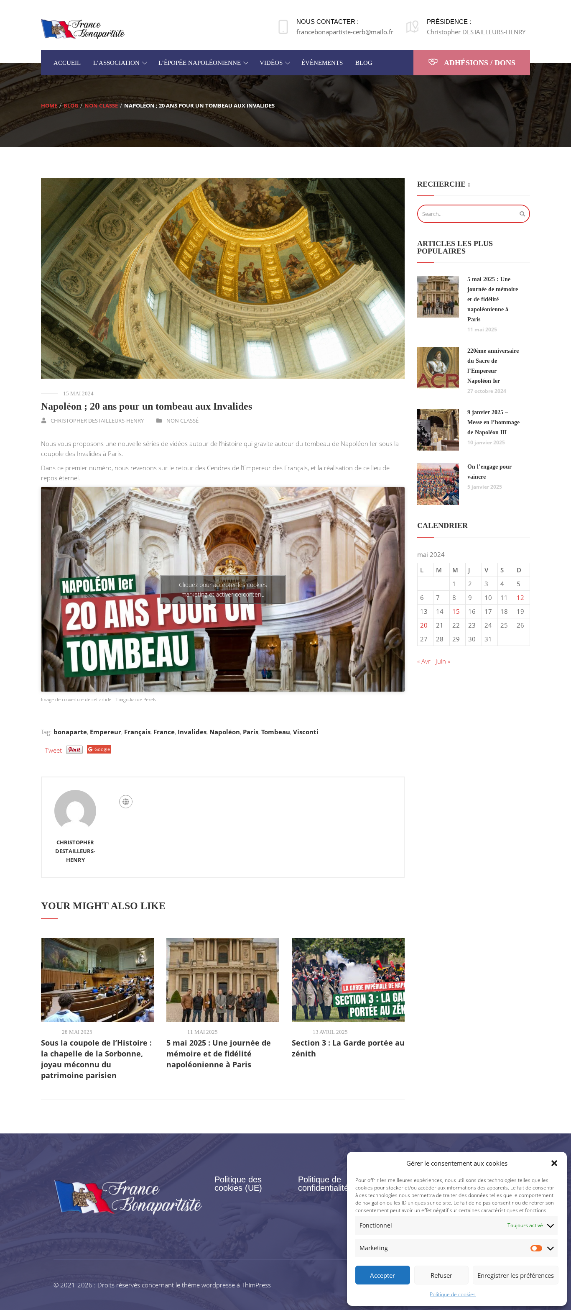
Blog (71, 105)
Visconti (306, 732)
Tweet (53, 750)
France (164, 732)
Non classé (101, 105)
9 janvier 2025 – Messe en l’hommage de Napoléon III (493, 422)
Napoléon (224, 732)
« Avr (424, 661)
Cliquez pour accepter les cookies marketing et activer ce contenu (223, 589)
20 (424, 625)
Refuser (441, 1275)
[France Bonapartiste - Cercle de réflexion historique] (83, 28)
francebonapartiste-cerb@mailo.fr (344, 32)
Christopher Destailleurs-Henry (97, 420)
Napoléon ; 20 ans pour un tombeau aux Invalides (146, 406)
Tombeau (275, 732)
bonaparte (70, 732)
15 (456, 611)
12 (520, 597)
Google (102, 749)
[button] (554, 1163)
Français (137, 732)
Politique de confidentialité (323, 1183)
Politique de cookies (453, 1294)
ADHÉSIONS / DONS (478, 63)
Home (49, 105)
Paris (250, 732)
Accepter (382, 1275)
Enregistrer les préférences (515, 1275)
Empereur (105, 732)
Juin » (443, 661)
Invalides (192, 732)
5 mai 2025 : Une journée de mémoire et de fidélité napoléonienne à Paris (218, 1053)
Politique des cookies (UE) (238, 1183)
